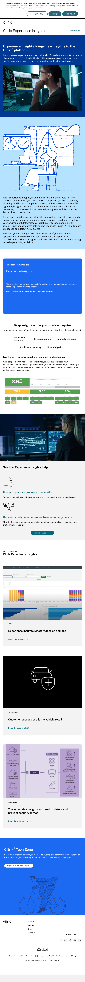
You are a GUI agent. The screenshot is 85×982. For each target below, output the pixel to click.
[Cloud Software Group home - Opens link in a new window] (42, 950)
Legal (20, 956)
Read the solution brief (18, 821)
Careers (11, 956)
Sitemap (73, 956)
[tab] (19, 339)
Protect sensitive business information (28, 492)
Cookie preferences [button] (62, 956)
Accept (55, 14)
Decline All (70, 14)
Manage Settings (37, 14)
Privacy (28, 956)
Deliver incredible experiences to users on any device (37, 517)
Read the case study (17, 728)
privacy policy (55, 3)
